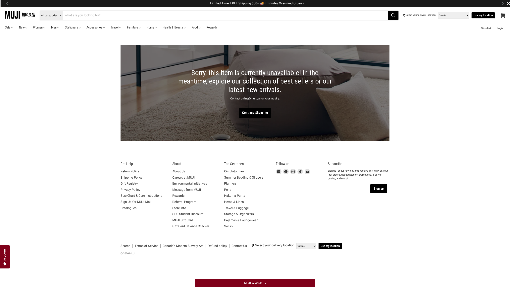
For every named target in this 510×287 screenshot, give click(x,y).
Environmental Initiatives (189, 183)
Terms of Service (146, 246)
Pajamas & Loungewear (241, 220)
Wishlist (486, 28)
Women (38, 27)
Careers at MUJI (183, 177)
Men (54, 27)
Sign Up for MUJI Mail (136, 202)
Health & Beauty (173, 27)
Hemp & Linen (234, 202)
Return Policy (130, 171)
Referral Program (184, 202)
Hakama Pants (234, 196)
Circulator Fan (234, 171)
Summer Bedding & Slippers (243, 177)
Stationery (72, 27)
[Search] (393, 15)
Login (500, 28)
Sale (8, 27)
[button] (255, 283)
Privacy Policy (130, 190)
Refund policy (217, 246)
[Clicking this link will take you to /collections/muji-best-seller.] (255, 93)
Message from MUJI (186, 190)
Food (195, 27)
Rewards (212, 27)
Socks (228, 226)
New (22, 27)
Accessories (94, 27)
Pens (227, 190)
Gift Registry (129, 183)
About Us (178, 171)
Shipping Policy (131, 177)
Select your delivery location (421, 15)
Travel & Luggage (236, 208)
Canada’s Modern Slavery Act (183, 246)
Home (150, 27)
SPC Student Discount (187, 214)
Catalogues (128, 208)
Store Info (179, 208)
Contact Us (239, 246)
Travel (115, 27)
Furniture (133, 27)
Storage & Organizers (239, 214)
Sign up (379, 189)
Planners (230, 183)
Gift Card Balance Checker (190, 226)
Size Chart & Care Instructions (141, 196)
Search (125, 246)
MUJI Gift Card (182, 220)
